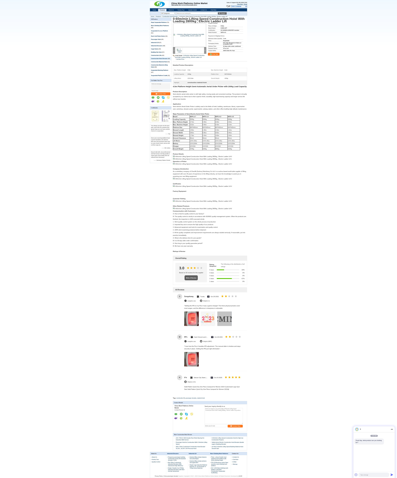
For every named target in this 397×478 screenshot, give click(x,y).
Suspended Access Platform (159, 31)
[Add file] (356, 474)
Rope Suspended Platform (158, 22)
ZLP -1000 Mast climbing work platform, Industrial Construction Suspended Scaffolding (219, 470)
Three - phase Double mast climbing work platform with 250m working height (218, 458)
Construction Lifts (156, 55)
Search (223, 13)
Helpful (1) (206, 301)
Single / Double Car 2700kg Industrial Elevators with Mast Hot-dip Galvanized (176, 469)
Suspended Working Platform (159, 70)
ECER (240, 476)
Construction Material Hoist (159, 62)
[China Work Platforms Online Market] (160, 4)
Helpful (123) (192, 382)
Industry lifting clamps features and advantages (198, 457)
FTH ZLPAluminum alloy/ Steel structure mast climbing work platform (219, 464)
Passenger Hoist (156, 39)
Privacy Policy (159, 476)
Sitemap (235, 464)
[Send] (391, 474)
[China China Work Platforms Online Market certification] (155, 121)
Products (162, 10)
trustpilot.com (192, 301)
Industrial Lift (155, 42)
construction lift (180, 398)
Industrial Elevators (157, 46)
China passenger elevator (171, 476)
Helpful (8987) (207, 341)
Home (154, 10)
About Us (171, 10)
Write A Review (191, 278)
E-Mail (234, 462)
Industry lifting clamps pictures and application (198, 461)
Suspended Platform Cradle (159, 75)
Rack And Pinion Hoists (158, 36)
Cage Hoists (154, 49)
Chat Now (240, 4)
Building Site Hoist (156, 52)
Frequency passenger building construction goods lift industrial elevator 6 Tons (177, 458)
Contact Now (162, 94)
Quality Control (192, 10)
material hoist (201, 398)
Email (245, 4)
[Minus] (392, 429)
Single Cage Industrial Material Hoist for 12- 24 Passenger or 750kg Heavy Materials (198, 466)
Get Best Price (180, 59)
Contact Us (204, 10)
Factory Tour (181, 10)
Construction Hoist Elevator (170, 16)
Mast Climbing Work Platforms (160, 25)
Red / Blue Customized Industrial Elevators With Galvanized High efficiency (175, 464)
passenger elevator (190, 398)
